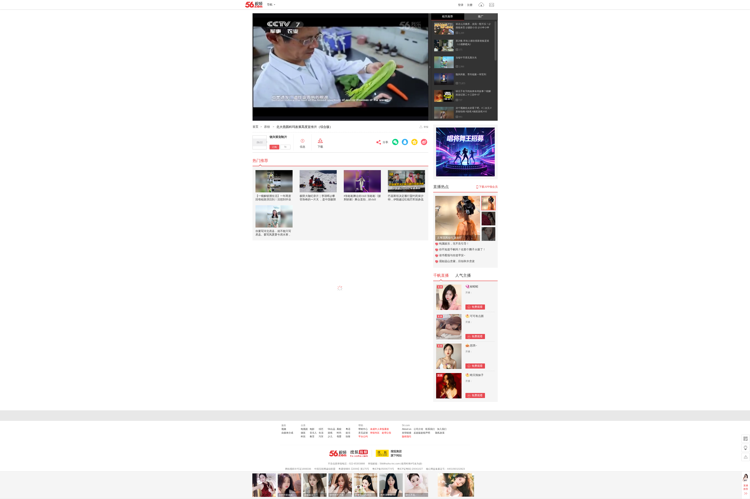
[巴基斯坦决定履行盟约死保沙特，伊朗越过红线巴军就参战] (406, 181)
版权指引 (406, 436)
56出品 (331, 429)
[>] (481, 5)
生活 (321, 432)
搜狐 (389, 453)
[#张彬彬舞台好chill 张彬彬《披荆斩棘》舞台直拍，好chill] (362, 181)
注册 (469, 5)
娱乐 (348, 432)
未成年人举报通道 (379, 429)
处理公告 (386, 432)
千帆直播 (441, 275)
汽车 (321, 436)
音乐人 (313, 432)
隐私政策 (440, 432)
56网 (337, 453)
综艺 (321, 429)
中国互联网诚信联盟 (324, 469)
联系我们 (430, 429)
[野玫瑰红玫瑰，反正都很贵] (457, 197)
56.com (253, 5)
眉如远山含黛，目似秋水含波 (457, 261)
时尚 (339, 432)
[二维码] (745, 439)
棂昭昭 (474, 286)
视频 (283, 429)
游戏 (330, 432)
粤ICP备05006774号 (383, 469)
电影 (312, 429)
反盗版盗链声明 (422, 432)
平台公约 (363, 436)
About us (406, 429)
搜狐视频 (361, 453)
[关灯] (745, 448)
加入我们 (441, 429)
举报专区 (374, 432)
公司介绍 (418, 429)
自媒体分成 (287, 432)
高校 (339, 429)
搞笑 (303, 432)
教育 (312, 436)
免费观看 (477, 306)
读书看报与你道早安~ (452, 255)
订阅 (274, 147)
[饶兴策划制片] (260, 142)
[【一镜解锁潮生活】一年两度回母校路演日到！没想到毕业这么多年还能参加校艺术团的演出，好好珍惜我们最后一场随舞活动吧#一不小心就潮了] (274, 181)
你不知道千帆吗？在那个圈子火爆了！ (462, 249)
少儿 (330, 436)
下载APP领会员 (488, 186)
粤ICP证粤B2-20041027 (410, 469)
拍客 (348, 436)
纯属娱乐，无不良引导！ (454, 243)
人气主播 (463, 275)
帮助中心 (363, 429)
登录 (460, 5)
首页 (255, 126)
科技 (303, 436)
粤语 (348, 429)
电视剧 (304, 429)
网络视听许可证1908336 (298, 469)
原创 (267, 126)
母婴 (339, 436)
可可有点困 (477, 316)
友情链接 (406, 432)
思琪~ (473, 345)
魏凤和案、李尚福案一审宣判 (471, 74)
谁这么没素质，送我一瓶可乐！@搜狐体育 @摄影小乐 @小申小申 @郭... (473, 27)
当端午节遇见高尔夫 (466, 57)
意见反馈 (363, 432)
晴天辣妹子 (477, 375)
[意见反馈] (745, 457)
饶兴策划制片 (278, 136)
